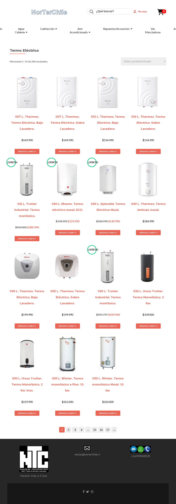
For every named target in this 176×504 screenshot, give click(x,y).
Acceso (142, 11)
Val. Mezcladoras (153, 30)
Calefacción (47, 28)
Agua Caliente (20, 30)
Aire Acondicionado (79, 30)
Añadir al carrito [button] (27, 151)
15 (94, 429)
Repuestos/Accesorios (116, 28)
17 (107, 429)
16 (101, 429)
